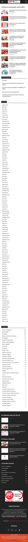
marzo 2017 (4, 294)
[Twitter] (15, 530)
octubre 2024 (5, 133)
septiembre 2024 (6, 135)
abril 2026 (4, 113)
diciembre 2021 (5, 188)
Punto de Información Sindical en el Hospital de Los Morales (13, 84)
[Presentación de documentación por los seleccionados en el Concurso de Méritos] (4, 18)
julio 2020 (4, 219)
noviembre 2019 (5, 235)
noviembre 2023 (5, 145)
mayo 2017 (4, 290)
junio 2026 (4, 109)
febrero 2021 (5, 207)
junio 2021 (4, 198)
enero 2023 (4, 166)
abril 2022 (4, 180)
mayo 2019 (4, 245)
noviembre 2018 (5, 258)
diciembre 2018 (5, 256)
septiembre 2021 (6, 194)
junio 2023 (4, 156)
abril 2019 (4, 247)
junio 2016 (4, 313)
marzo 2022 (4, 182)
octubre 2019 (5, 237)
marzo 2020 (4, 227)
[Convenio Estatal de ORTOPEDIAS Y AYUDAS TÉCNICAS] (4, 457)
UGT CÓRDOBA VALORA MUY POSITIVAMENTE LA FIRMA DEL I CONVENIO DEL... (16, 72)
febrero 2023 (5, 164)
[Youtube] (19, 530)
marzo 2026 (4, 115)
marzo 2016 (4, 319)
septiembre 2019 (6, 239)
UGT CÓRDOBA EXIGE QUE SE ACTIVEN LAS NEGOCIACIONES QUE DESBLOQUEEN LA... (17, 51)
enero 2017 (4, 299)
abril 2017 (4, 292)
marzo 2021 (4, 205)
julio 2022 (4, 174)
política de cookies (6, 538)
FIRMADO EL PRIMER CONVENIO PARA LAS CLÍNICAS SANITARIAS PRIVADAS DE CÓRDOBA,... (17, 65)
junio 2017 (4, 288)
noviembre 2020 (5, 213)
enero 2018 (4, 276)
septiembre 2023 (6, 149)
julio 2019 (4, 241)
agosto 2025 (5, 129)
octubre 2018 (5, 260)
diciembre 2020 (5, 211)
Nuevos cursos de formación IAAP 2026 (10, 92)
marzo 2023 (4, 162)
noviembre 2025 (5, 123)
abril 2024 (4, 137)
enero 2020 (4, 231)
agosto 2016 (5, 309)
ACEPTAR (14, 540)
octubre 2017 (5, 282)
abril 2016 (4, 317)
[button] (2, 2)
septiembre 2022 (6, 172)
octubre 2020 (5, 215)
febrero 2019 (5, 252)
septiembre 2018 (6, 262)
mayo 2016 (4, 315)
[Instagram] (12, 530)
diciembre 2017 (5, 278)
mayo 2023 (4, 158)
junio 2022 (4, 176)
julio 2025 (4, 131)
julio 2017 (4, 286)
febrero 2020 (5, 229)
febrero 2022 (5, 184)
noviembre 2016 (5, 303)
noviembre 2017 (5, 280)
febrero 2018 (5, 274)
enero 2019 (4, 254)
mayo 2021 (4, 201)
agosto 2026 (5, 105)
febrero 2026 (5, 117)
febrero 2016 (5, 321)
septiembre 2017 (6, 284)
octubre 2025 (5, 125)
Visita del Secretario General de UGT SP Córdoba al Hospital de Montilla (13, 95)
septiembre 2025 (6, 127)
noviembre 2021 (5, 190)
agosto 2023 (5, 152)
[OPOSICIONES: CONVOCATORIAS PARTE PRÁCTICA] (4, 12)
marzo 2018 (4, 272)
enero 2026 (4, 119)
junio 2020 (4, 221)
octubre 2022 (5, 170)
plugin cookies (24, 540)
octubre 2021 (5, 192)
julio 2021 (4, 196)
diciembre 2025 (5, 121)
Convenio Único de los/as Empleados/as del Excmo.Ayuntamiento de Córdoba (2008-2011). (17, 450)
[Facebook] (8, 530)
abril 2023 (4, 160)
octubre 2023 (5, 147)
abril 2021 (4, 203)
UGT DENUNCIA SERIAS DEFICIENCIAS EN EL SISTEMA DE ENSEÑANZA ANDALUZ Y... (17, 44)
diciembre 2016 (5, 301)
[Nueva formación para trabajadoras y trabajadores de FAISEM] (4, 433)
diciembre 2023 (5, 143)
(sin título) (4, 80)
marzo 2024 (4, 139)
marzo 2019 (4, 250)
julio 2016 (4, 311)
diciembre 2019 (5, 233)
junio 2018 (4, 266)
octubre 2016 (5, 305)
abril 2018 (4, 270)
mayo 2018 (4, 268)
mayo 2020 (4, 223)
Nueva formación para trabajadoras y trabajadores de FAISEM (13, 88)
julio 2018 (4, 264)
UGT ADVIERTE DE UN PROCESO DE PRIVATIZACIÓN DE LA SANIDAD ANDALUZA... (16, 38)
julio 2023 (4, 154)
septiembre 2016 (6, 307)
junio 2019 (4, 243)
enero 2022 (4, 186)
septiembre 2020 (6, 217)
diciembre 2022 (5, 168)
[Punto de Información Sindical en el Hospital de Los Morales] (4, 426)
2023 (6, 5)
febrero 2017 (5, 296)
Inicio (2, 5)
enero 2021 (4, 209)
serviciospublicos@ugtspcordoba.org (17, 521)
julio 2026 (4, 107)
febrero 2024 (5, 141)
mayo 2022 (4, 178)
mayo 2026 (4, 111)
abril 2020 (4, 225)
